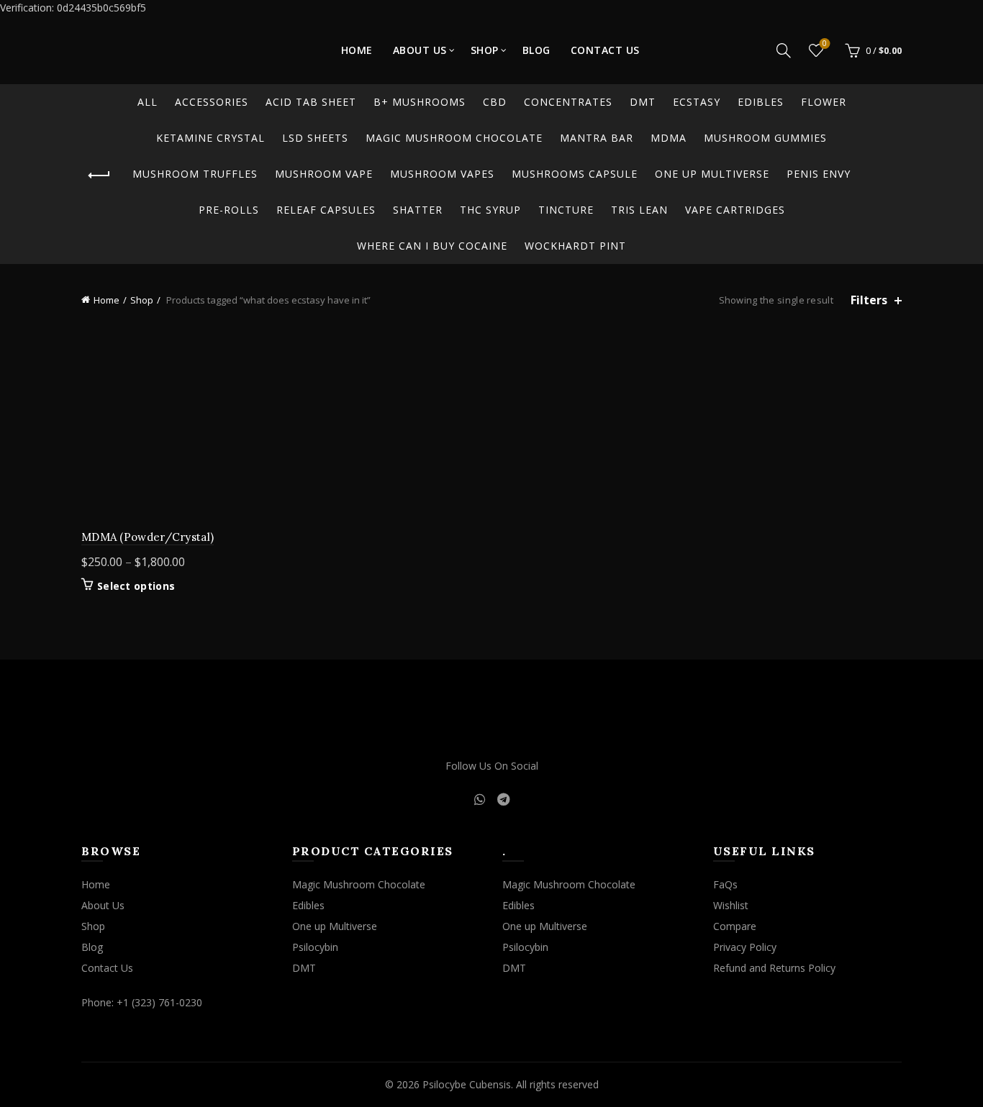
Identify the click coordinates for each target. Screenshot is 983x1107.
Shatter (418, 210)
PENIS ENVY (819, 174)
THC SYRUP (490, 210)
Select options (136, 586)
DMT (643, 102)
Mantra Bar (596, 138)
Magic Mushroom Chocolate (454, 138)
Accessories (211, 102)
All (147, 102)
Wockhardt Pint (575, 245)
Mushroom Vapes (442, 174)
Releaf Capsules (326, 210)
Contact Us (605, 50)
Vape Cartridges (735, 210)
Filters (869, 300)
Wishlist (825, 44)
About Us (420, 50)
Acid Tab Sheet (311, 102)
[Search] (783, 50)
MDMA (669, 138)
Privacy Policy (744, 947)
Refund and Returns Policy (774, 968)
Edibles (761, 102)
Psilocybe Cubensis (466, 1084)
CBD (495, 102)
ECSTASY (696, 102)
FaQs (725, 884)
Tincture (566, 210)
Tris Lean (639, 210)
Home (357, 50)
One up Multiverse (712, 174)
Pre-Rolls (229, 210)
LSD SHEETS (315, 138)
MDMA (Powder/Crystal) (147, 537)
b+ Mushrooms (419, 102)
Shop (485, 50)
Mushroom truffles (195, 174)
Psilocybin (315, 947)
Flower (823, 102)
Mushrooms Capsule (575, 174)
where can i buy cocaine (432, 245)
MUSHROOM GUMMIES (765, 138)
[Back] (99, 175)
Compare (734, 926)
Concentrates (568, 102)
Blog (536, 50)
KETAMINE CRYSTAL (210, 138)
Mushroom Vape (324, 174)
